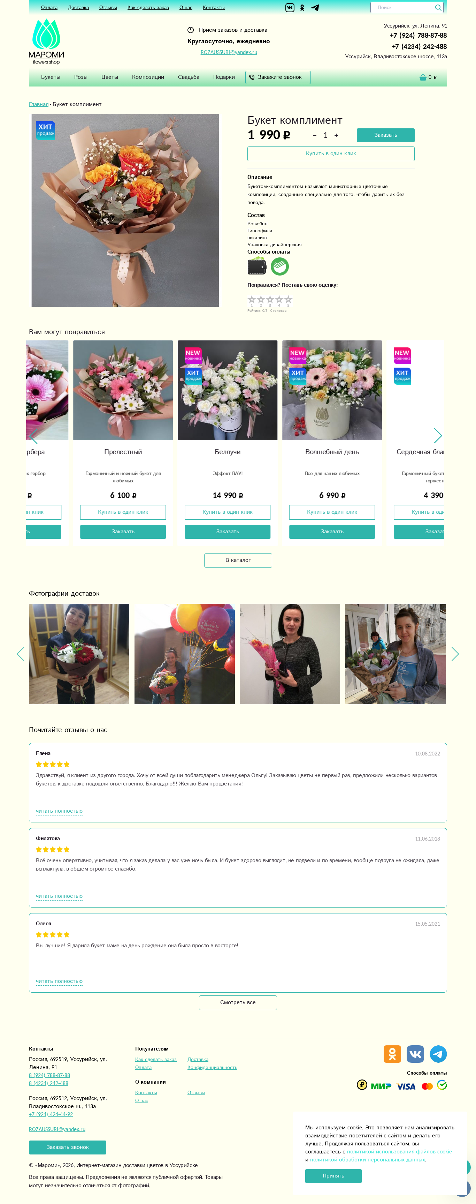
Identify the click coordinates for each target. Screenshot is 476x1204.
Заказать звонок (67, 1147)
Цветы (109, 77)
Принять (333, 1176)
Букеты (50, 77)
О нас (185, 7)
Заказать (385, 135)
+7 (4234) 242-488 (419, 47)
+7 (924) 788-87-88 (418, 35)
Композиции (148, 77)
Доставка (78, 7)
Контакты (214, 7)
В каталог (238, 560)
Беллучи (183, 452)
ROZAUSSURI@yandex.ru (229, 52)
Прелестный (79, 452)
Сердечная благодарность (392, 452)
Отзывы (108, 7)
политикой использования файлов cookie (399, 1152)
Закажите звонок (280, 77)
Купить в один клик (331, 154)
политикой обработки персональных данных (367, 1160)
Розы (80, 77)
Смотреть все (238, 1003)
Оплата (49, 7)
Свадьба (188, 77)
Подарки (224, 77)
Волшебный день (287, 452)
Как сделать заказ (148, 7)
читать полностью (59, 811)
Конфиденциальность (212, 1067)
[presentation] (33, 436)
